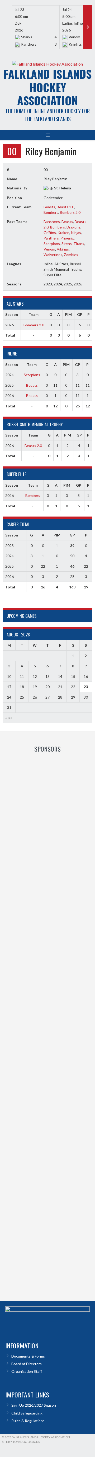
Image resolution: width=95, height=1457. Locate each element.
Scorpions (52, 243)
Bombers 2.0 (70, 212)
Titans (78, 243)
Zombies (71, 254)
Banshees (52, 221)
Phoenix (67, 238)
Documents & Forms (28, 1356)
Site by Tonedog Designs (21, 1441)
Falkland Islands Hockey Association (47, 87)
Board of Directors (26, 1364)
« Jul (8, 718)
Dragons (73, 227)
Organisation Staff (26, 1371)
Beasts (49, 207)
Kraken (63, 232)
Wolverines (53, 254)
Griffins (50, 232)
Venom (49, 249)
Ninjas (76, 232)
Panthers (51, 238)
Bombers (51, 212)
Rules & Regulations (28, 1420)
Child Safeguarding (26, 1413)
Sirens (66, 243)
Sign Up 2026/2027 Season (33, 1405)
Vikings (63, 249)
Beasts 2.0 (65, 207)
